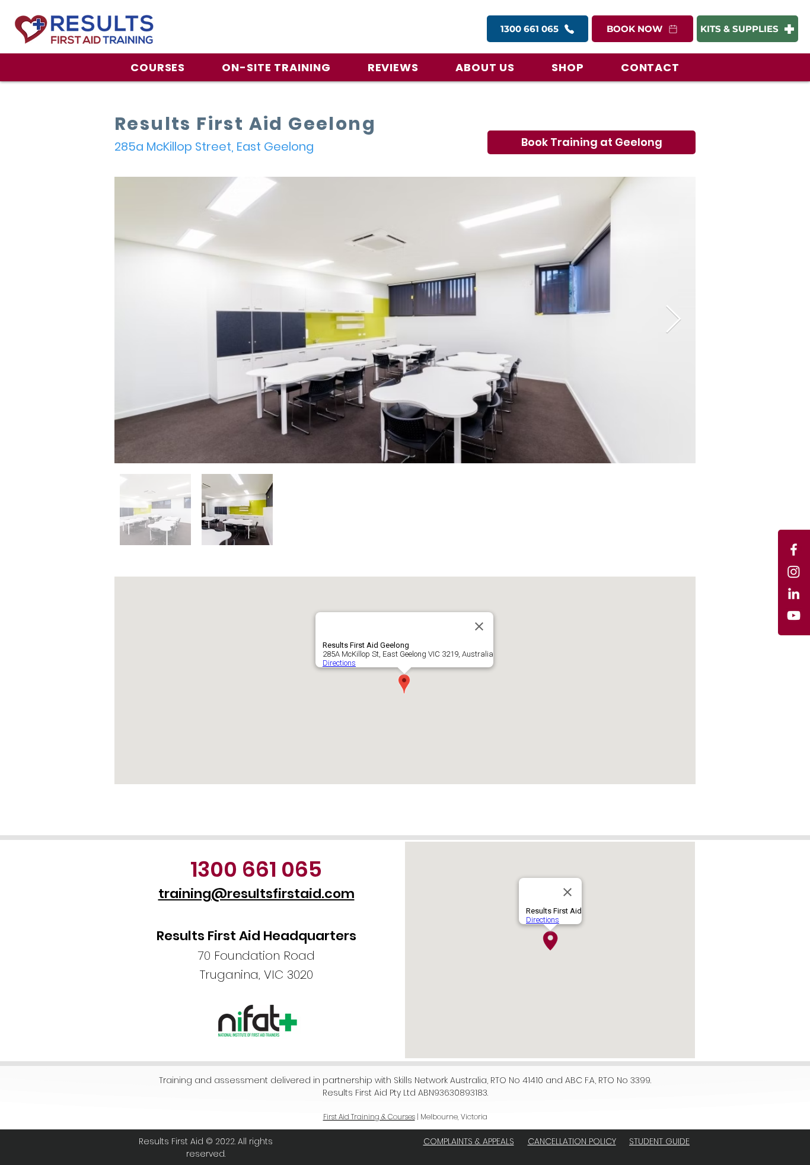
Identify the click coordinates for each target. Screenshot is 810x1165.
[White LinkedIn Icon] (794, 593)
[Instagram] (794, 572)
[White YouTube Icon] (794, 615)
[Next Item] (673, 320)
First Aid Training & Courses (369, 1117)
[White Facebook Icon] (794, 550)
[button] (157, 67)
